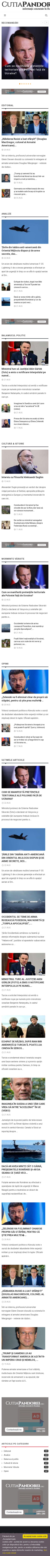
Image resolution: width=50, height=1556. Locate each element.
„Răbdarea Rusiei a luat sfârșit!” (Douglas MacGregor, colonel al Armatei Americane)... (24, 142)
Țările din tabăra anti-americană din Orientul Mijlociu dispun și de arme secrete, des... (21, 250)
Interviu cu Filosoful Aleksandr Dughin (22, 477)
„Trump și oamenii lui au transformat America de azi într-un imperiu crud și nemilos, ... (29, 176)
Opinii (6, 1471)
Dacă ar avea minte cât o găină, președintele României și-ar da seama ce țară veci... (27, 300)
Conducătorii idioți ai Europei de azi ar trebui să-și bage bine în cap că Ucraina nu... (29, 740)
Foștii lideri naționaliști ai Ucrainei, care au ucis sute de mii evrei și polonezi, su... (29, 641)
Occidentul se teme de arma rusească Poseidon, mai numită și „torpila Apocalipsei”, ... (28, 626)
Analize (7, 1455)
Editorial (7, 1451)
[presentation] (42, 22)
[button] (19, 83)
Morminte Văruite (11, 1467)
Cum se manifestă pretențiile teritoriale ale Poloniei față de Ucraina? (22, 795)
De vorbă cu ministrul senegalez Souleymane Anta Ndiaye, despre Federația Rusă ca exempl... (28, 523)
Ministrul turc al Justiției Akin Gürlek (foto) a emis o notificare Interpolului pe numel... (24, 372)
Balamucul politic (11, 1459)
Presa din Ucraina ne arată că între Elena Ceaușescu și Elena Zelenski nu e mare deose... (29, 421)
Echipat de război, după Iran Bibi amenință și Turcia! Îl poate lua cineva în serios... (28, 284)
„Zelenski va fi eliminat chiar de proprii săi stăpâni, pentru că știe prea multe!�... (22, 1232)
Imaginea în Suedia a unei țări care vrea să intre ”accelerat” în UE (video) (29, 406)
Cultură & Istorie (11, 1463)
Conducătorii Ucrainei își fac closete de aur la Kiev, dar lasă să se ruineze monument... (28, 508)
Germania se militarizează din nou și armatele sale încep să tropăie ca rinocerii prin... (29, 191)
